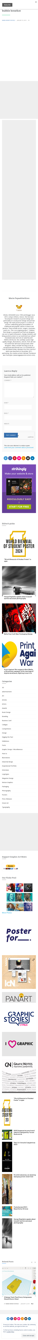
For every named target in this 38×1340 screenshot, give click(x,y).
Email (6, 413)
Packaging (5, 786)
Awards (4, 708)
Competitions (6, 729)
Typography (6, 807)
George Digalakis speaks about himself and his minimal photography (18, 597)
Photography (6, 791)
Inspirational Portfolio (9, 766)
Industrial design (7, 762)
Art (3, 696)
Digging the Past (7, 737)
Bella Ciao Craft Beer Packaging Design (18, 634)
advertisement (7, 692)
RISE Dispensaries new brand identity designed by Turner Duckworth (24, 1132)
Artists (4, 704)
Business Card (6, 720)
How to (4, 753)
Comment (7, 380)
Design (4, 733)
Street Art (5, 803)
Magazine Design (7, 778)
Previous (31, 1262)
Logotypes (5, 774)
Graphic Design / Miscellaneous (12, 749)
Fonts (4, 745)
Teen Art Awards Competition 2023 (24, 1143)
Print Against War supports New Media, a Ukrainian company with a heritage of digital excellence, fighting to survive (18, 671)
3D (3, 687)
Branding (5, 716)
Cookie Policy (10, 1332)
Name (6, 403)
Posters (4, 795)
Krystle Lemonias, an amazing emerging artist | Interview (25, 1176)
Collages (5, 725)
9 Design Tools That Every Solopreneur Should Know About (18, 1298)
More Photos (7, 913)
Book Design (6, 712)
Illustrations (6, 758)
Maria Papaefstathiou (8, 20)
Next (34, 1262)
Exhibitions (5, 741)
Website (6, 424)
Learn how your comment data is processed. (19, 447)
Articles (4, 700)
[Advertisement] (19, 100)
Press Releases (7, 799)
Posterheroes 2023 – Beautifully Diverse (21, 1208)
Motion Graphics (7, 782)
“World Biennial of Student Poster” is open (17, 560)
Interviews (5, 770)
